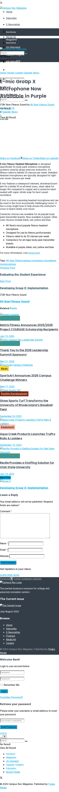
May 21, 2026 (7, 361)
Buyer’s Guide (13, 772)
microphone (10, 264)
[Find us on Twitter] (1, 3)
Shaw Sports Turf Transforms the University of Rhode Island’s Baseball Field (26, 405)
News (4, 369)
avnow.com (34, 252)
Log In (3, 733)
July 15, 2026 (7, 336)
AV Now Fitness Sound (42, 105)
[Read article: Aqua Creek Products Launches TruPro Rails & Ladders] (29, 421)
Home (9, 12)
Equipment (7, 427)
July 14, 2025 (7, 474)
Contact (10, 643)
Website (4, 556)
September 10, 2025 (11, 445)
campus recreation (45, 260)
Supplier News (31, 73)
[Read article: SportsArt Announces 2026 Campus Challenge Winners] (29, 365)
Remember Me (11, 685)
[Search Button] (26, 100)
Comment (6, 511)
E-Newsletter (13, 24)
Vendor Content (15, 73)
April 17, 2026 (7, 386)
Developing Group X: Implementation (24, 488)
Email (3, 550)
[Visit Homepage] (13, 8)
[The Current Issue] (10, 605)
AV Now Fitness (14, 260)
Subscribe (11, 18)
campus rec (29, 260)
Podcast (10, 636)
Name (4, 543)
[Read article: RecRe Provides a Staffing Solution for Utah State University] (29, 450)
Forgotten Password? (11, 697)
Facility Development (14, 394)
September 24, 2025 (11, 416)
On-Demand (13, 47)
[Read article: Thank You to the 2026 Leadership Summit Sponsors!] (29, 340)
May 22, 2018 (7, 108)
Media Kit (11, 37)
